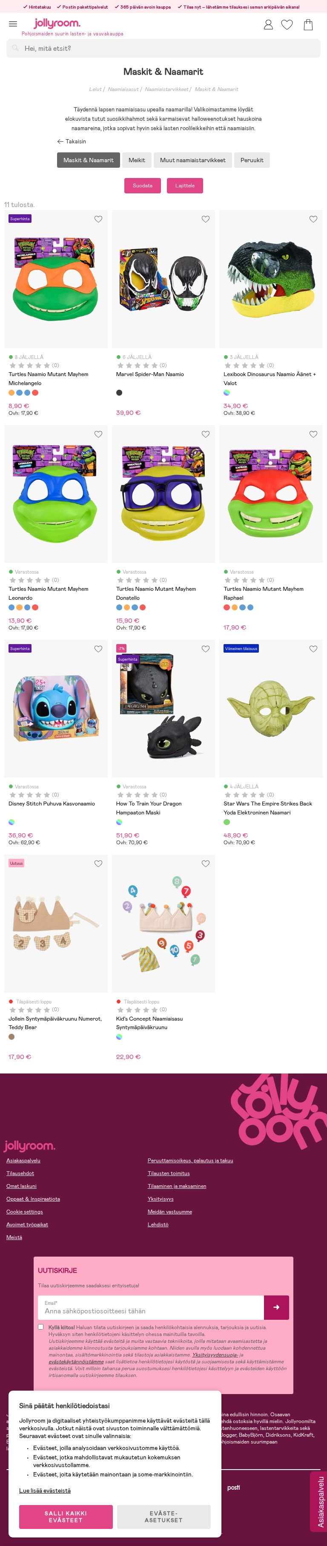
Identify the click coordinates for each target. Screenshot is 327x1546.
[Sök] (15, 48)
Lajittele (185, 185)
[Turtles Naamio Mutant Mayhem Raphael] (35, 393)
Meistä (14, 1237)
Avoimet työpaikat (27, 1224)
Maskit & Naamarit (216, 89)
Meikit (137, 160)
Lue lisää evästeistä (45, 1490)
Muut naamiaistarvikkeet (193, 160)
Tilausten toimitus (169, 1173)
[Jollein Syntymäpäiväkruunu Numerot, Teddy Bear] (11, 1037)
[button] (13, 24)
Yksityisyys (161, 1199)
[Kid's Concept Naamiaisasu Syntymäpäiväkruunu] (119, 1037)
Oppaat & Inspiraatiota (33, 1199)
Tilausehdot (20, 1173)
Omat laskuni (21, 1186)
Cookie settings (24, 1211)
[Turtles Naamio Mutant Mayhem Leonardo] (19, 393)
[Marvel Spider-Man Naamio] (119, 393)
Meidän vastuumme (170, 1211)
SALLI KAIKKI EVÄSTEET (66, 1517)
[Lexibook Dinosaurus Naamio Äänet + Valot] (226, 393)
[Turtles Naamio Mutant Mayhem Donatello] (27, 393)
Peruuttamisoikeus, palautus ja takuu (190, 1160)
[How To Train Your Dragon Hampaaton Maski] (119, 822)
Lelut (95, 89)
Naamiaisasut (123, 89)
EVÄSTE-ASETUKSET (164, 1517)
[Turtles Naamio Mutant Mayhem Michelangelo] (11, 393)
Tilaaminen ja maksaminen (177, 1186)
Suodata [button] (142, 185)
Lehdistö (158, 1224)
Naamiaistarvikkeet (166, 89)
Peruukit (252, 160)
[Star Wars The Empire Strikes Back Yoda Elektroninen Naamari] (226, 822)
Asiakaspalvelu (23, 1160)
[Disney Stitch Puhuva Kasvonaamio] (11, 822)
